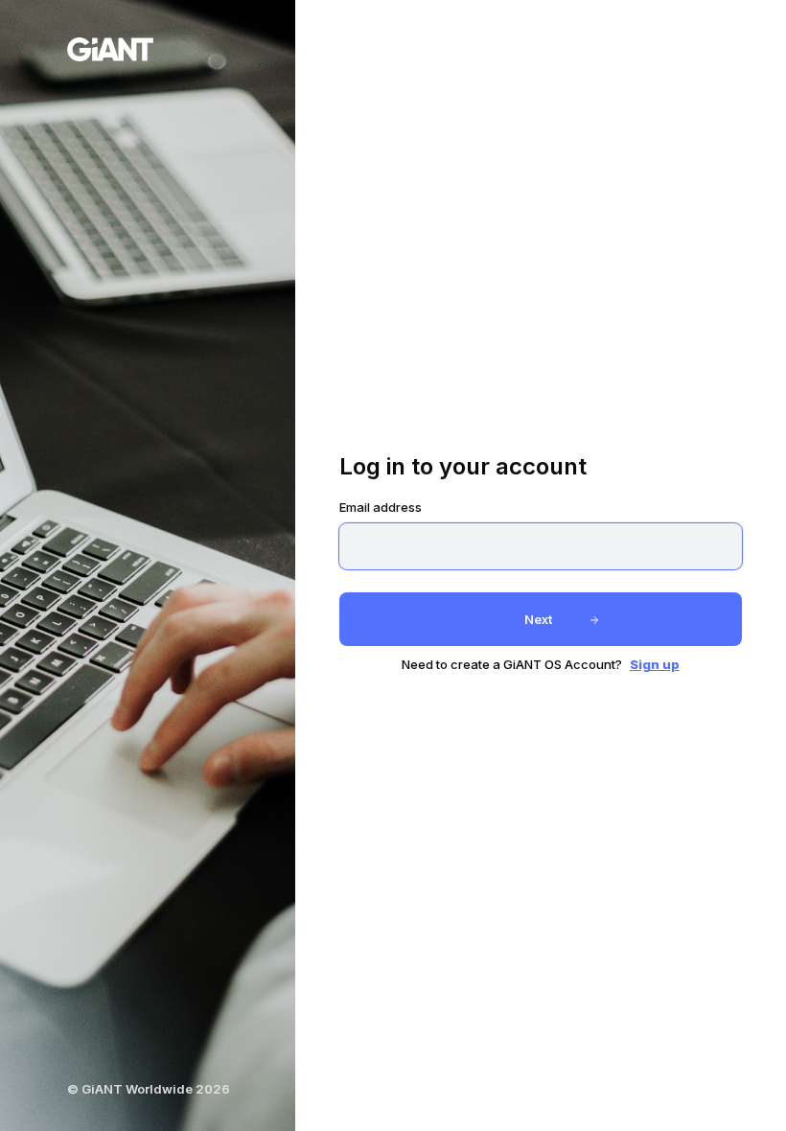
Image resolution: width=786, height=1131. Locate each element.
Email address (380, 507)
